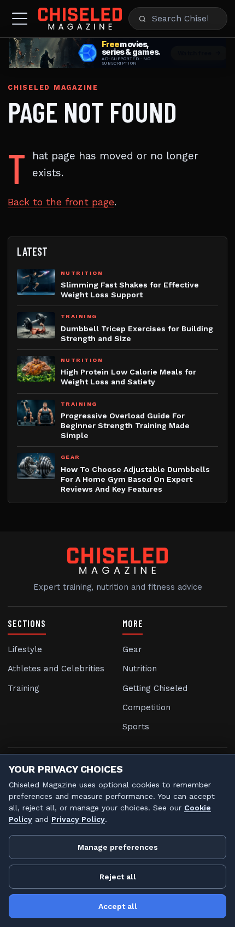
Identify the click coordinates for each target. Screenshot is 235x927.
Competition (146, 707)
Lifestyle (25, 649)
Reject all (117, 876)
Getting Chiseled (154, 688)
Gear (132, 649)
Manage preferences (118, 847)
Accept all (117, 906)
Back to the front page (61, 202)
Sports (135, 727)
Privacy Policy (78, 819)
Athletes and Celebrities (56, 668)
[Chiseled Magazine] (80, 19)
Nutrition (139, 668)
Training (23, 688)
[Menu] (20, 19)
